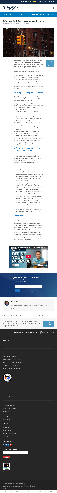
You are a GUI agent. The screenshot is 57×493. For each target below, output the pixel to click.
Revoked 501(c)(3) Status (8, 350)
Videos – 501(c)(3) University (9, 396)
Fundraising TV (6, 411)
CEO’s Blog (26, 14)
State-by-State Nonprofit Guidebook (11, 399)
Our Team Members (7, 430)
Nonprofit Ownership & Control (46, 316)
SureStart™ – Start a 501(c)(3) (9, 344)
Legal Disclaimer (43, 484)
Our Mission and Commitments (10, 433)
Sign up (17, 291)
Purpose (31, 14)
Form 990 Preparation (8, 353)
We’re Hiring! (5, 436)
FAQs (4, 393)
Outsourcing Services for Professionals (11, 368)
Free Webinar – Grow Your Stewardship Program (14, 316)
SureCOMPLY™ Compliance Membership (12, 362)
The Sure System (50, 1)
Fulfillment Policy (43, 486)
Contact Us (51, 486)
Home (22, 14)
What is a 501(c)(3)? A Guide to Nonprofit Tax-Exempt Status (16, 402)
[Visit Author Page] (6, 303)
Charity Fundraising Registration (10, 356)
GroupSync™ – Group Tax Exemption (11, 365)
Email (16, 284)
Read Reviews (29, 3)
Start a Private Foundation (9, 347)
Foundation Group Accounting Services (11, 359)
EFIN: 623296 (6, 471)
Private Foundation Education (9, 408)
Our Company (6, 427)
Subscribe (6, 457)
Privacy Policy (51, 484)
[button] (53, 8)
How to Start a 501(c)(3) (8, 405)
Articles (4, 389)
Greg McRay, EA (19, 23)
